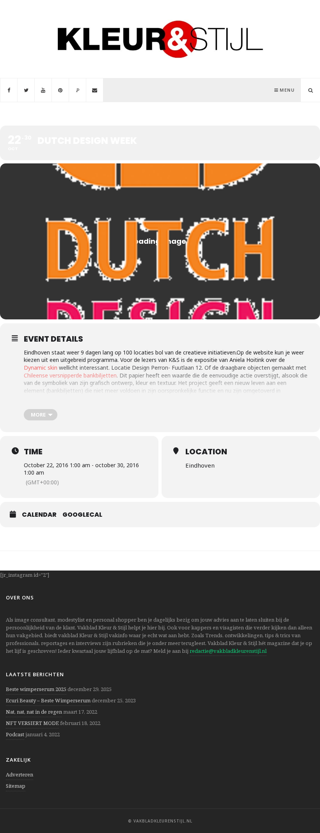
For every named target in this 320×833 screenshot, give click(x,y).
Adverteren (19, 774)
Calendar (39, 515)
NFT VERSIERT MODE (32, 723)
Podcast (15, 734)
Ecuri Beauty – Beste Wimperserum (48, 700)
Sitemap (15, 785)
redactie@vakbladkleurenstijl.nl (228, 650)
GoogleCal (82, 515)
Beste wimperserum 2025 (36, 689)
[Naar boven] (300, 808)
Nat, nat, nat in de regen (34, 711)
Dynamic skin (40, 367)
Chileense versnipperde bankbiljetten (70, 375)
